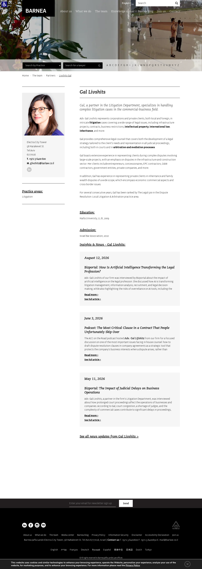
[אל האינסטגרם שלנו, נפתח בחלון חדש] (37, 525)
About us (66, 11)
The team (101, 11)
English (126, 3)
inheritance (86, 130)
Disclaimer (137, 535)
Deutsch (85, 550)
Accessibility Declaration (157, 535)
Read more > (91, 294)
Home (25, 75)
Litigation (27, 196)
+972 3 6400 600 (37, 158)
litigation (95, 122)
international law (160, 126)
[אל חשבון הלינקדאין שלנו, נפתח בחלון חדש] (29, 169)
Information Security (118, 535)
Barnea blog (145, 11)
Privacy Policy (98, 535)
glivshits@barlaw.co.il (42, 163)
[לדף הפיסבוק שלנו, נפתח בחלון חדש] (30, 525)
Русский (96, 550)
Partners (50, 75)
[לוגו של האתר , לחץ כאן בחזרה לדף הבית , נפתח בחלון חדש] (43, 525)
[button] (4, 4)
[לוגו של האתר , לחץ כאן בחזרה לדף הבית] (38, 8)
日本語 (129, 550)
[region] (101, 76)
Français (74, 550)
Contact (174, 11)
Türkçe (148, 550)
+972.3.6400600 (130, 540)
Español (107, 550)
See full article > (92, 299)
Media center (67, 535)
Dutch (139, 550)
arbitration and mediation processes (134, 147)
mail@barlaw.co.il (168, 540)
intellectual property (137, 126)
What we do (83, 11)
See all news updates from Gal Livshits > (109, 436)
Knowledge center (122, 11)
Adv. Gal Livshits (93, 398)
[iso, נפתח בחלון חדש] (176, 528)
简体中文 (118, 550)
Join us (161, 11)
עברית (64, 550)
